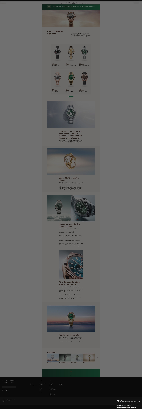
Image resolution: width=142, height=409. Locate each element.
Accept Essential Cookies (127, 407)
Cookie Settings (133, 407)
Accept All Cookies (120, 407)
